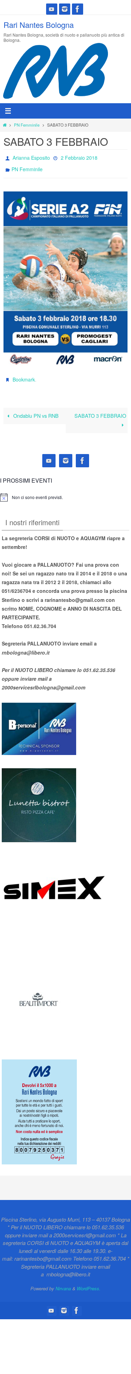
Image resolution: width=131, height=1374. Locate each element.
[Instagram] (64, 9)
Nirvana (63, 1282)
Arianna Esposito (31, 156)
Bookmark (24, 374)
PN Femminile (26, 125)
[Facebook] (77, 9)
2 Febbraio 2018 (79, 156)
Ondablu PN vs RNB (35, 409)
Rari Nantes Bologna (38, 24)
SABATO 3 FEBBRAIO (100, 409)
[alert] (37, 492)
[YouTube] (51, 9)
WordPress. (89, 1282)
